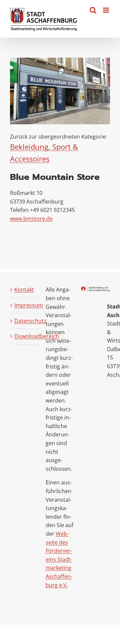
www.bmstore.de (31, 218)
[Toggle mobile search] (93, 10)
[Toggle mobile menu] (106, 10)
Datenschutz (25, 320)
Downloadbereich (25, 336)
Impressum (25, 305)
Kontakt (24, 289)
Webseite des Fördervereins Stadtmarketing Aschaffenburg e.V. (59, 559)
